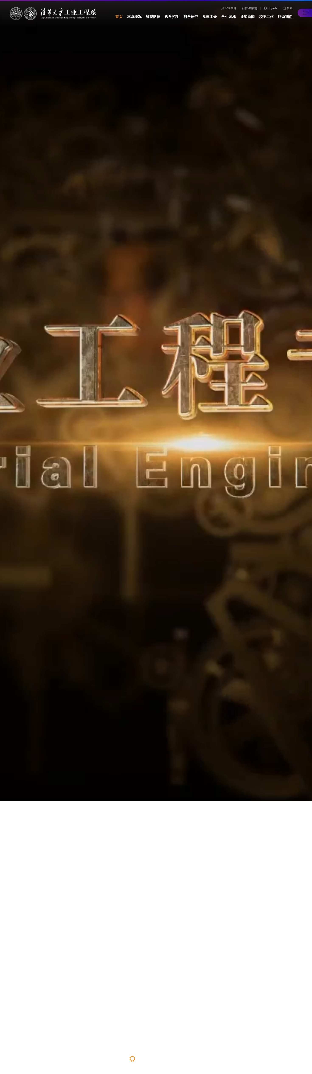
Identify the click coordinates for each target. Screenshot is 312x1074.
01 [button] (132, 1058)
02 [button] (141, 1058)
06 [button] (179, 1058)
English (272, 8)
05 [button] (169, 1059)
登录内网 (230, 8)
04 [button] (160, 1059)
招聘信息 (251, 8)
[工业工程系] (53, 13)
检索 (289, 8)
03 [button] (151, 1062)
